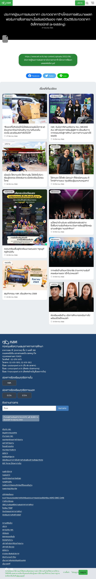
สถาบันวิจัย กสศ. (7, 529)
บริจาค (80, 3)
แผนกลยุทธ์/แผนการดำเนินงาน (12, 439)
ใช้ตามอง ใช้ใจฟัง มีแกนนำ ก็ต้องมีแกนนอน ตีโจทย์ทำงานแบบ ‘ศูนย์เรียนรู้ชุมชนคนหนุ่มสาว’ (70, 178)
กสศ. (9, 383)
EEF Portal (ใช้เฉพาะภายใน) (11, 463)
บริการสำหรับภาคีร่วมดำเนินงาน (12, 543)
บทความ (7, 143)
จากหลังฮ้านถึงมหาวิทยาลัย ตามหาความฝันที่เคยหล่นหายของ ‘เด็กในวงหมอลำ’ (70, 271)
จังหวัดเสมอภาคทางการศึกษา (12, 511)
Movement (9, 96)
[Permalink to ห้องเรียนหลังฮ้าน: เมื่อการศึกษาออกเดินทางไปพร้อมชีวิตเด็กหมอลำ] (71, 297)
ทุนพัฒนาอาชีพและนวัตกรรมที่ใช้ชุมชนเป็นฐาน (17, 485)
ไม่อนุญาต (75, 572)
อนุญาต (83, 572)
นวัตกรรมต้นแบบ (7, 494)
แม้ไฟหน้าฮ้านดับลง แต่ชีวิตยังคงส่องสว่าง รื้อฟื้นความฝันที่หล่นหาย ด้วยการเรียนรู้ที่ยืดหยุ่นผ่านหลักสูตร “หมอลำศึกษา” (71, 225)
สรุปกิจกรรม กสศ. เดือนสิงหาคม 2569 (20, 293)
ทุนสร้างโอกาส (7, 471)
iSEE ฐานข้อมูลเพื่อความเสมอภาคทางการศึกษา (17, 504)
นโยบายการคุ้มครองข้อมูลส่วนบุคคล (14, 560)
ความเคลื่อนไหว (7, 523)
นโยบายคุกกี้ (20, 575)
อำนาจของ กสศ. (7, 436)
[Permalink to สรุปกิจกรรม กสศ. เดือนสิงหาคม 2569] (24, 275)
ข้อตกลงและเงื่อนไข (8, 536)
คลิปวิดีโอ (8, 262)
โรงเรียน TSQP (7, 508)
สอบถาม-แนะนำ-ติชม (9, 557)
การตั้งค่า (66, 572)
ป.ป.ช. (9, 395)
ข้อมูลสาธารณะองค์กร (9, 432)
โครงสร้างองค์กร (8, 446)
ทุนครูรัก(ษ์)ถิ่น (7, 481)
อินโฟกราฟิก (9, 191)
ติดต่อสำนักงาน (7, 540)
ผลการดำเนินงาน (8, 443)
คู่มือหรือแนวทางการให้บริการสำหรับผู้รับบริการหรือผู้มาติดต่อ (22, 460)
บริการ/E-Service (8, 546)
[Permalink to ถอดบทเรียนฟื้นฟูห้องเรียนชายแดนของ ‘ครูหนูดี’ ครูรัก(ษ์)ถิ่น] (24, 217)
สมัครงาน (5, 550)
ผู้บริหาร (5, 453)
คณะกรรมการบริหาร (9, 449)
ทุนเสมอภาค (6, 475)
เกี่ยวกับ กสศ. (6, 429)
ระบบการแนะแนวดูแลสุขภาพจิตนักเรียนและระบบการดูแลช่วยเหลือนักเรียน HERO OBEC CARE (33, 497)
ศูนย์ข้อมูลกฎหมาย (8, 456)
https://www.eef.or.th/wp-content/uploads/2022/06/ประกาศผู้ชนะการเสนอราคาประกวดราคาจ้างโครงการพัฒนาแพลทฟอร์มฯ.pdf (48, 60)
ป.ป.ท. (24, 395)
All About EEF (56, 96)
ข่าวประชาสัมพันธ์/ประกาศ (10, 553)
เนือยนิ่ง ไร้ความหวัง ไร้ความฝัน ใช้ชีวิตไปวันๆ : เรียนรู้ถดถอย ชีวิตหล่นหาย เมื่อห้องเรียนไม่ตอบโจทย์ (24, 177)
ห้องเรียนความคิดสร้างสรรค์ (11, 514)
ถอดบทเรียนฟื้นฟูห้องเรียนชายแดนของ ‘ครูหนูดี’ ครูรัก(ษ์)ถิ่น (24, 250)
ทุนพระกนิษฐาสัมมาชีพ (9, 488)
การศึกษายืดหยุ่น (7, 501)
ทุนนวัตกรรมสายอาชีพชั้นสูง (11, 478)
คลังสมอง (5, 533)
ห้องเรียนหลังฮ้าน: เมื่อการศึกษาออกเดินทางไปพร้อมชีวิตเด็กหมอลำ (70, 316)
